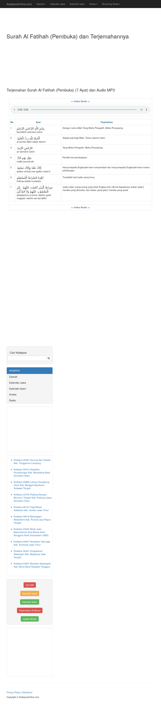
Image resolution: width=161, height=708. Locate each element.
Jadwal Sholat (30, 618)
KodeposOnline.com (19, 4)
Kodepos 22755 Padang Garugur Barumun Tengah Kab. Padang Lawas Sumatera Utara (33, 497)
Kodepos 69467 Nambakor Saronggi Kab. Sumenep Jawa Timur (32, 543)
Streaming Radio (110, 3)
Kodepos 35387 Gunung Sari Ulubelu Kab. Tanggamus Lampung (32, 461)
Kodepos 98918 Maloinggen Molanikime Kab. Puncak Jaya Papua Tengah (32, 519)
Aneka (92, 3)
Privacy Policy (13, 692)
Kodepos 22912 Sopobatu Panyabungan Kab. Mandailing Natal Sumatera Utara (32, 472)
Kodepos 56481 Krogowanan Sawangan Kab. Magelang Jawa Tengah (30, 554)
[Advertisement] (80, 63)
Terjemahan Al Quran (29, 610)
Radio (12, 400)
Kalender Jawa (57, 3)
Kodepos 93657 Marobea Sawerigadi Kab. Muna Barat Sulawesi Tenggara (32, 565)
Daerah (40, 3)
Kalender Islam (77, 3)
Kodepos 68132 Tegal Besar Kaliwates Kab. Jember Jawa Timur (31, 508)
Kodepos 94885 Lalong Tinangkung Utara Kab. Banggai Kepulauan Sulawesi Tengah (31, 485)
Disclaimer (27, 692)
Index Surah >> (82, 101)
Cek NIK (30, 585)
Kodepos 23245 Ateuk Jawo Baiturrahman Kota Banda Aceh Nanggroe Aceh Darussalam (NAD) (31, 532)
